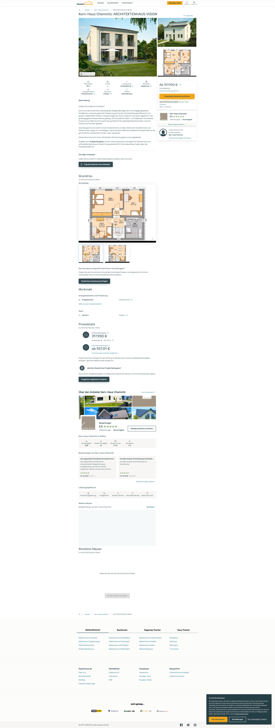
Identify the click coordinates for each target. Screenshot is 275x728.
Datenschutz (114, 672)
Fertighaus (174, 638)
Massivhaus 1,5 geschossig (89, 641)
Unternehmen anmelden (179, 672)
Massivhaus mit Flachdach (119, 641)
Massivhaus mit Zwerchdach (150, 638)
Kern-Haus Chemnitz (101, 10)
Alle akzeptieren (218, 719)
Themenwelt (127, 3)
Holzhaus (173, 641)
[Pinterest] (188, 725)
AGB (110, 680)
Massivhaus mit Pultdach (119, 645)
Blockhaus (174, 645)
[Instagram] (195, 725)
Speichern (189, 16)
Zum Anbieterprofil (147, 392)
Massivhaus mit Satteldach (119, 638)
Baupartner (112, 3)
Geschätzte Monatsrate (100, 346)
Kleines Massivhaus (86, 645)
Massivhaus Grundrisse (88, 638)
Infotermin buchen (177, 676)
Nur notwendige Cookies (257, 719)
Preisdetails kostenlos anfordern (177, 96)
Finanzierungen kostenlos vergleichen (104, 353)
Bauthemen (122, 630)
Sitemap (82, 680)
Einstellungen (237, 719)
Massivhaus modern (147, 645)
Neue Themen (183, 630)
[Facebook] (181, 725)
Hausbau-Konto (145, 680)
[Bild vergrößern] (152, 239)
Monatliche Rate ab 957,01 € (169, 91)
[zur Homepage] (80, 10)
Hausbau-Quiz (175, 3)
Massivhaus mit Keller (147, 641)
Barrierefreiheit (85, 676)
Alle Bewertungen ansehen (145, 482)
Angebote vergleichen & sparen (94, 379)
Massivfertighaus (146, 649)
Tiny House (174, 649)
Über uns (82, 672)
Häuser (100, 3)
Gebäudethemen (92, 630)
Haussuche (143, 672)
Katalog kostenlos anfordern (142, 429)
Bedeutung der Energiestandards (90, 304)
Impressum (113, 676)
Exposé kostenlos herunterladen (97, 164)
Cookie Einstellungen (87, 683)
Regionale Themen (152, 630)
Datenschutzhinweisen (241, 714)
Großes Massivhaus (86, 649)
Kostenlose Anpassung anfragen (94, 281)
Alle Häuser (150, 507)
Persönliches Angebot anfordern (180, 138)
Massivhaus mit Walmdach (119, 649)
